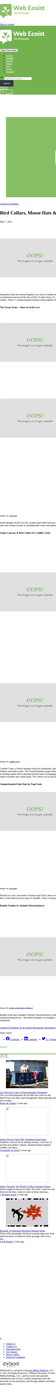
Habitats (10, 58)
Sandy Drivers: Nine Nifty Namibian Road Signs (23, 1139)
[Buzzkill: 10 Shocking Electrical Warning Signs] (27, 1225)
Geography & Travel (10, 1150)
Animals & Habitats (9, 204)
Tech (8, 66)
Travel (9, 69)
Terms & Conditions (15, 1357)
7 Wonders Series (8, 1194)
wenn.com (12, 516)
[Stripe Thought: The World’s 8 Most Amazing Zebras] (27, 1181)
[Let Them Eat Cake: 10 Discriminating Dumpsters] (27, 1087)
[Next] (6, 1056)
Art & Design (25, 1028)
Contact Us (11, 1346)
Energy (9, 55)
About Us (10, 1343)
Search (6, 83)
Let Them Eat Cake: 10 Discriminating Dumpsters (23, 1092)
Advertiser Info (13, 1349)
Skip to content (7, 24)
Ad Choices (11, 1352)
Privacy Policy (13, 1354)
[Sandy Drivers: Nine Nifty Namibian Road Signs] (27, 1134)
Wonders (10, 72)
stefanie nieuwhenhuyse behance (20, 1008)
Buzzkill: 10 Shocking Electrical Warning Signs (22, 1231)
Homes (9, 61)
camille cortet (14, 762)
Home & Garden (8, 1103)
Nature (9, 63)
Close (3, 88)
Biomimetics (38, 1028)
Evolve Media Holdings (37, 1370)
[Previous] (2, 1056)
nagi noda (12, 888)
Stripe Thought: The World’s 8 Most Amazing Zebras (25, 1186)
